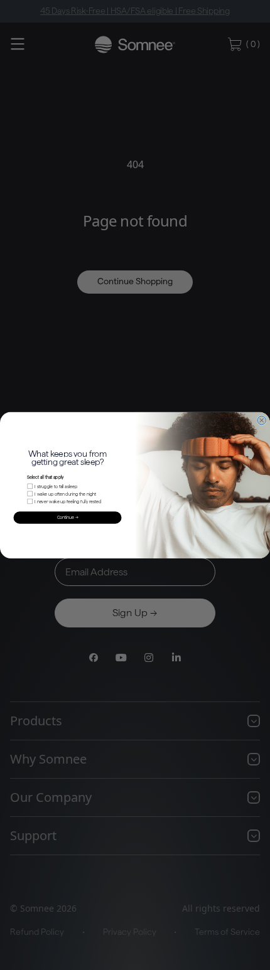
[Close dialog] (261, 420)
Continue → (67, 517)
